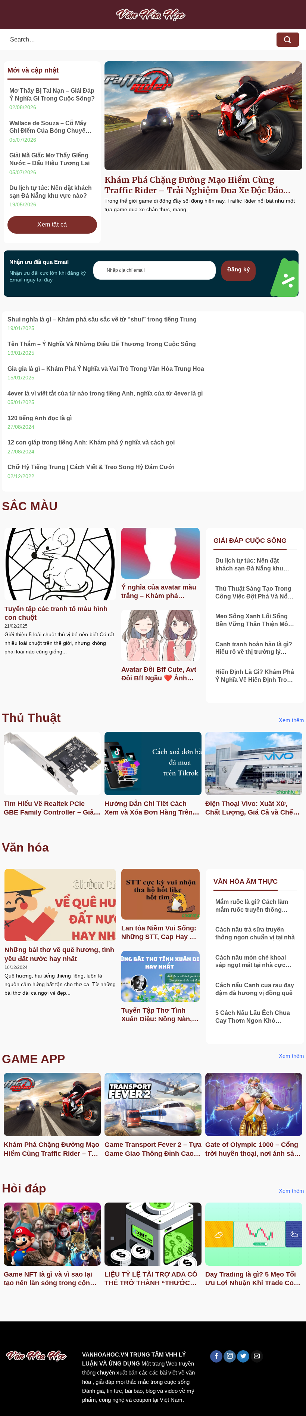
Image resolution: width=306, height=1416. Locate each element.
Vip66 (9, 1337)
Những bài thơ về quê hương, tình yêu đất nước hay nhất (59, 954)
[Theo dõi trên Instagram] (230, 1356)
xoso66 (34, 1337)
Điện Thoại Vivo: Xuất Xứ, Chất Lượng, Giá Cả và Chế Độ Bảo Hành (249, 808)
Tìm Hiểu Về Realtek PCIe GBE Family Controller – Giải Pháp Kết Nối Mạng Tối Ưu (50, 808)
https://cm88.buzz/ (95, 1337)
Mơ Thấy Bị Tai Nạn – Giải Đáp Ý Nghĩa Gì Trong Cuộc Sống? (52, 94)
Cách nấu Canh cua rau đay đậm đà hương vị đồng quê (254, 989)
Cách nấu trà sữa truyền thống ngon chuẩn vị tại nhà (255, 933)
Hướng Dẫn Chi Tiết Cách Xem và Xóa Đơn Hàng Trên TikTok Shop (148, 808)
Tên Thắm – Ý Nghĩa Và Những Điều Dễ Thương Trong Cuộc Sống (101, 344)
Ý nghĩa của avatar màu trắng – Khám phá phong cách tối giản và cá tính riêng (158, 592)
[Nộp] (288, 40)
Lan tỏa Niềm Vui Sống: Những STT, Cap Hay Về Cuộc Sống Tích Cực (159, 933)
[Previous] (6, 781)
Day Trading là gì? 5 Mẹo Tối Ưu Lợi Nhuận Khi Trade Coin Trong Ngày (252, 1279)
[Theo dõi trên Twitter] (243, 1356)
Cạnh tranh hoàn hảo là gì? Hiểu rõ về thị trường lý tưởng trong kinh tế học (253, 648)
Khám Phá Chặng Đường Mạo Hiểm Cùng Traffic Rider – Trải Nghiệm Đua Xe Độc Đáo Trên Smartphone (193, 185)
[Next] (300, 781)
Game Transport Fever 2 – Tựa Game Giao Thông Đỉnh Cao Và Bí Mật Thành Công (153, 1149)
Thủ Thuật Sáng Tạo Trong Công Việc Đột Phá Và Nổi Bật (253, 593)
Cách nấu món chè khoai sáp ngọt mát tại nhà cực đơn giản (250, 962)
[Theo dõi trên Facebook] (216, 1356)
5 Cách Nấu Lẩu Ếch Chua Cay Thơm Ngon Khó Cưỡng (252, 1017)
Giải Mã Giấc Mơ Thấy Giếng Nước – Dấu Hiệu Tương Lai (49, 159)
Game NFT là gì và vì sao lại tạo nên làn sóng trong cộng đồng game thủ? (49, 1279)
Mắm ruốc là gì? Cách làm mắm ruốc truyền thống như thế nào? (251, 906)
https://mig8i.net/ (148, 1337)
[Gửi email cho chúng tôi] (257, 1356)
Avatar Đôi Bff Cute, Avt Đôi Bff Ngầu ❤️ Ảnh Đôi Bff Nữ (158, 674)
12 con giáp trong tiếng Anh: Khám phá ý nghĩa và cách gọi (91, 442)
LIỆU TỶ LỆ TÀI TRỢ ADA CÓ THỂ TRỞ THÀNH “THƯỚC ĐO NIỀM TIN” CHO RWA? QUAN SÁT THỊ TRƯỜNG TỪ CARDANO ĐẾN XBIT (150, 1279)
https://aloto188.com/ (206, 1337)
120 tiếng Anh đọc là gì (39, 418)
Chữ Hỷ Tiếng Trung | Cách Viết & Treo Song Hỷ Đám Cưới (90, 467)
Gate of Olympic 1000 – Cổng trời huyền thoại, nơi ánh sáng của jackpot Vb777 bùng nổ (253, 1149)
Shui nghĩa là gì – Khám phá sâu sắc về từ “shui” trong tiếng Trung (102, 319)
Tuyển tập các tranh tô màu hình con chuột (55, 613)
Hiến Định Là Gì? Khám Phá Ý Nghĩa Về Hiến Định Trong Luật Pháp (254, 676)
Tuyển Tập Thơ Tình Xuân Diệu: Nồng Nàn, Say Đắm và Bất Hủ (156, 1015)
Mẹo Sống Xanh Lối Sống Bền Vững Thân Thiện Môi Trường (252, 620)
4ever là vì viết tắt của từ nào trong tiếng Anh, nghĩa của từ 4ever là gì (105, 393)
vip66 (58, 1337)
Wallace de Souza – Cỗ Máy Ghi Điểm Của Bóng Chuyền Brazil (49, 127)
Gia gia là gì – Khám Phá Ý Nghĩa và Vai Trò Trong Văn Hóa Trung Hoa (105, 369)
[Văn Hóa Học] (153, 14)
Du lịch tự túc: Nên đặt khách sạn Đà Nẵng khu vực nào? (50, 192)
